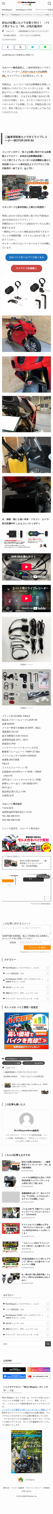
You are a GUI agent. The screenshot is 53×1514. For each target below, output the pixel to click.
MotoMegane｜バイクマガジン (22, 967)
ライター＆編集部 (17, 1488)
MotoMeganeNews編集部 (26, 1130)
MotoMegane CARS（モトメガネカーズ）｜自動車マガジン (24, 980)
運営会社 (6, 1488)
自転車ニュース (14, 987)
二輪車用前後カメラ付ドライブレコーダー (33, 31)
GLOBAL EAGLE (10, 35)
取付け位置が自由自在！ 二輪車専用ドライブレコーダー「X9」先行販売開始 (33, 863)
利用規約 (46, 1488)
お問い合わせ (26, 1491)
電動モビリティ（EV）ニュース (21, 993)
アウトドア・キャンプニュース (22, 998)
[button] (7, 47)
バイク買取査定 (14, 973)
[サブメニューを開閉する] (48, 968)
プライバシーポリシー (34, 1488)
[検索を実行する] (48, 1344)
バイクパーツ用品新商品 (33, 1063)
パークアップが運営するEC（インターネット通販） (24, 1409)
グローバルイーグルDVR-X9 (30, 35)
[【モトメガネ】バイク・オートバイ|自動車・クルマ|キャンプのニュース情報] (26, 3)
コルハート (10, 31)
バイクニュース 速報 (12, 1063)
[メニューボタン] (3, 3)
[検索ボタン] (49, 3)
